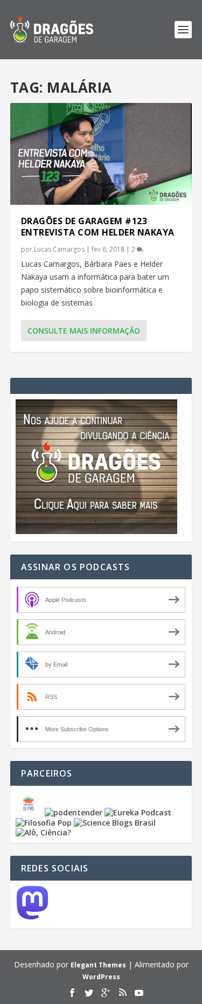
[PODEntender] (73, 812)
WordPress (101, 976)
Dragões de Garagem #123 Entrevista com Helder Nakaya (98, 226)
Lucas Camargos (59, 249)
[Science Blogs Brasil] (115, 823)
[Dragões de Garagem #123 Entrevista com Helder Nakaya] (101, 154)
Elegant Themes (98, 965)
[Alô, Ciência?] (43, 832)
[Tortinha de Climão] (30, 812)
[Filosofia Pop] (44, 823)
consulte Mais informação (83, 331)
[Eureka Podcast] (138, 812)
